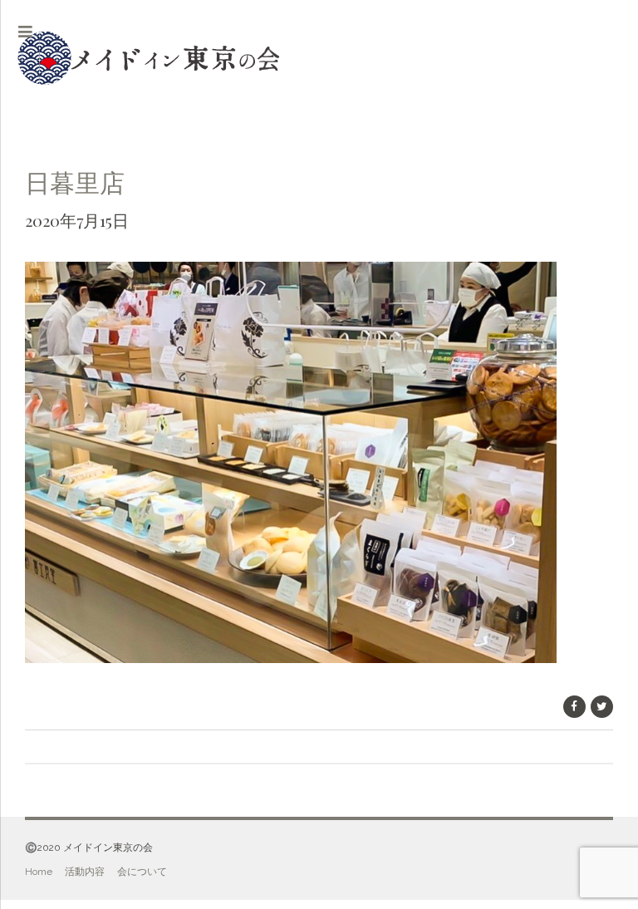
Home (38, 871)
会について (142, 871)
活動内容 (85, 871)
